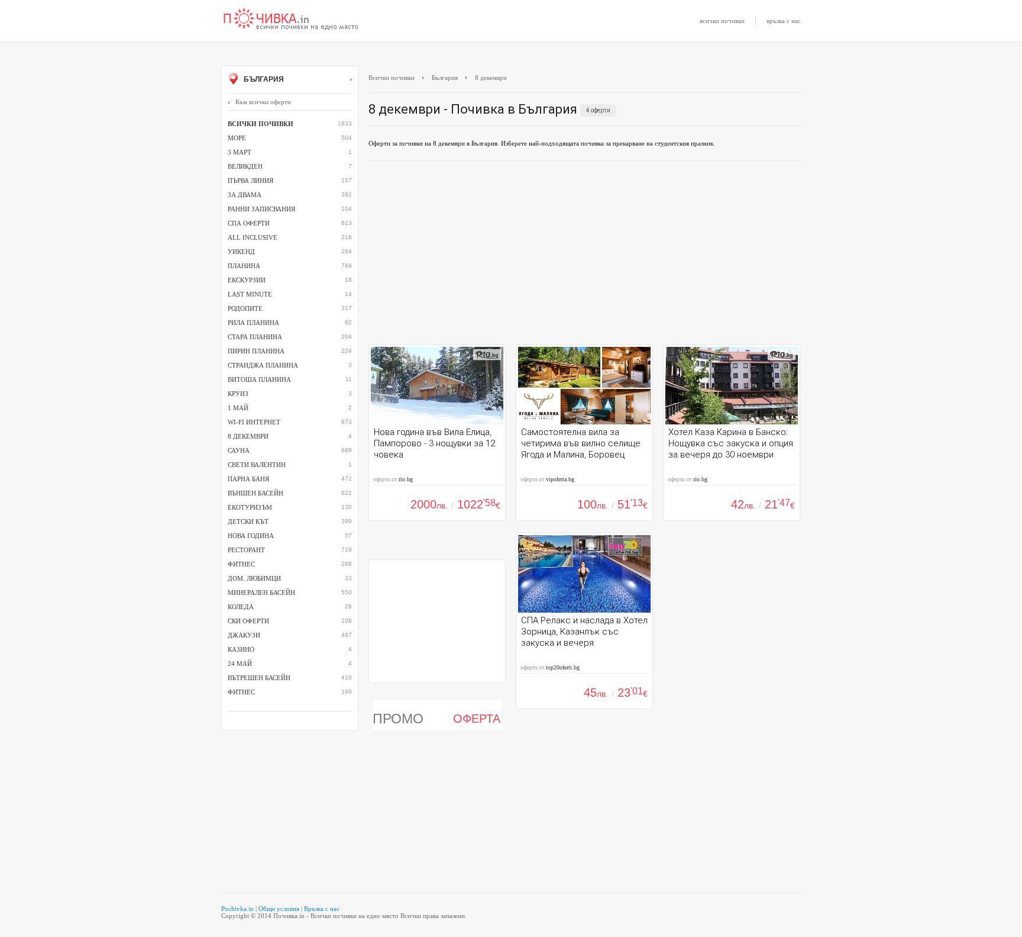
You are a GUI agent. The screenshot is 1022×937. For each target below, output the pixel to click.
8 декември (248, 436)
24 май (240, 663)
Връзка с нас (321, 908)
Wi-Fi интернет (254, 422)
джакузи (244, 635)
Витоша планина (259, 379)
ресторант (246, 549)
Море (237, 137)
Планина (244, 265)
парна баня (248, 478)
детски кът (248, 521)
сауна (239, 450)
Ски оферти (248, 620)
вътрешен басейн (259, 677)
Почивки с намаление (291, 19)
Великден (245, 166)
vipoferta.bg (560, 479)
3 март (239, 152)
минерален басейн (261, 592)
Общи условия (278, 908)
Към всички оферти (263, 101)
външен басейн (255, 493)
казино (241, 649)
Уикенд (241, 251)
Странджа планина (263, 365)
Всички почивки (391, 77)
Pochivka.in (237, 908)
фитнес (241, 564)
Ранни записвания (261, 208)
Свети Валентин (257, 464)
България (263, 79)
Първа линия (250, 180)
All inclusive (252, 237)
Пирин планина (256, 351)
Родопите (245, 308)
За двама (244, 194)
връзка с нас (784, 20)
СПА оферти (249, 223)
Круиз (238, 393)
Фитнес (241, 691)
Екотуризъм (250, 507)
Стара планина (255, 336)
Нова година (251, 535)
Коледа (241, 606)
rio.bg (406, 479)
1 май (238, 407)
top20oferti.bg (563, 667)
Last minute (250, 294)
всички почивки (722, 20)
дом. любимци (254, 578)
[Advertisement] (584, 256)
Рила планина (253, 322)
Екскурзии (247, 280)
